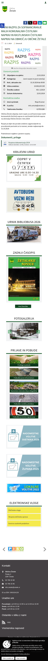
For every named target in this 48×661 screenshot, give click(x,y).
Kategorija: (11, 79)
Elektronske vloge (24, 503)
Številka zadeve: (13, 90)
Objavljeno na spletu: (15, 75)
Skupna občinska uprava (18, 517)
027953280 (41, 109)
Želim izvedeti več (8, 658)
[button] (9, 332)
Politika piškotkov (24, 654)
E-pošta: (10, 105)
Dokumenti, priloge (11, 137)
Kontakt (6, 565)
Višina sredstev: (13, 86)
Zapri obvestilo (21, 658)
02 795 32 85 (10, 584)
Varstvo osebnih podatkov (18, 523)
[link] (25, 23)
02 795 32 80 (10, 580)
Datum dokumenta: (15, 93)
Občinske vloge (14, 510)
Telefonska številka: (15, 109)
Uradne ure (8, 598)
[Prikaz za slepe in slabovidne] (2, 25)
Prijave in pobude (24, 350)
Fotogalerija (24, 318)
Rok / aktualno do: (14, 82)
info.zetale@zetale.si (36, 105)
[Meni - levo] (2, 2)
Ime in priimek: (12, 102)
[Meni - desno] (45, 2)
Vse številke (23, 306)
